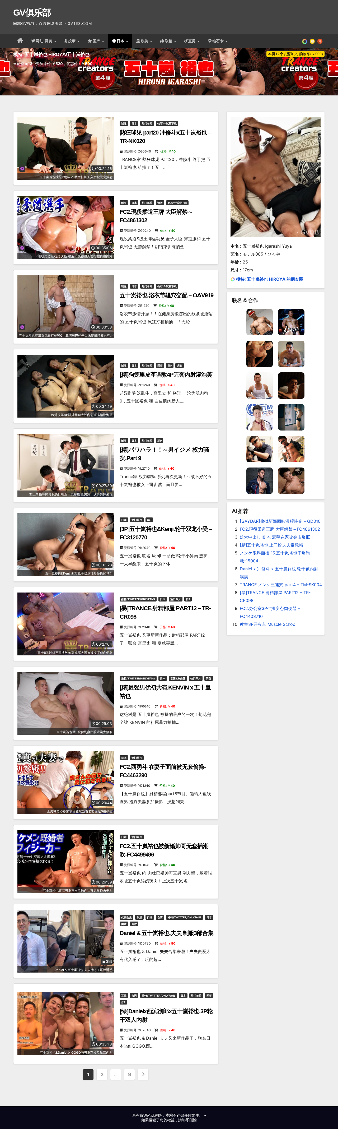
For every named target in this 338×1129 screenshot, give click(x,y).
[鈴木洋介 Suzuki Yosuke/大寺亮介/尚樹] (259, 385)
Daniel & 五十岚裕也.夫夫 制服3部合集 (166, 933)
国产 (97, 41)
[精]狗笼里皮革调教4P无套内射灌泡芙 (166, 374)
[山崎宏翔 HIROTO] (259, 322)
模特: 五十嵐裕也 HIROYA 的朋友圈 (269, 279)
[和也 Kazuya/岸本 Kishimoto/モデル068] (259, 448)
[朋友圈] (304, 41)
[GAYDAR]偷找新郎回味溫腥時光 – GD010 (280, 521)
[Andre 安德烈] (291, 417)
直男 (192, 41)
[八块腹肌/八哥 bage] (291, 353)
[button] (320, 41)
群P (170, 365)
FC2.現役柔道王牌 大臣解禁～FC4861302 (280, 529)
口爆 (149, 917)
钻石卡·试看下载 (167, 123)
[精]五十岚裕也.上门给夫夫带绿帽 (271, 545)
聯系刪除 (189, 1120)
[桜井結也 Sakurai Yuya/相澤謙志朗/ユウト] (259, 417)
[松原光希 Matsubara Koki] (291, 480)
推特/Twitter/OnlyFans (138, 599)
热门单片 (147, 123)
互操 (123, 995)
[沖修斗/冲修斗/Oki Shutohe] (291, 385)
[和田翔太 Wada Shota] (291, 448)
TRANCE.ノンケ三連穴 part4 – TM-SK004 (281, 584)
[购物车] (312, 41)
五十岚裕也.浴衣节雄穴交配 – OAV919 (166, 295)
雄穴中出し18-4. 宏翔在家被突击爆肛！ (277, 537)
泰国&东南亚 (177, 678)
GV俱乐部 (32, 12)
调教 (160, 202)
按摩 (72, 41)
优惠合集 (126, 917)
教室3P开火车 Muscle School (268, 624)
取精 (169, 41)
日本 (121, 41)
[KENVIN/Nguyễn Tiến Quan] (291, 322)
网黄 (160, 365)
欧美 (145, 41)
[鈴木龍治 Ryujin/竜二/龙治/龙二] (259, 480)
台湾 (160, 917)
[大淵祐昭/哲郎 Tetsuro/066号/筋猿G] (259, 353)
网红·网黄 (45, 41)
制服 (123, 123)
